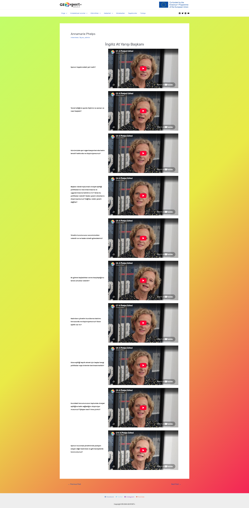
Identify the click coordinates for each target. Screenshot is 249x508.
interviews (74, 37)
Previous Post (74, 484)
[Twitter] (182, 13)
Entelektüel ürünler (77, 13)
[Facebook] (180, 13)
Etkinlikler (95, 13)
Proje (63, 13)
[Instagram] (185, 13)
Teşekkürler (132, 13)
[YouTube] (188, 13)
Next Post (176, 484)
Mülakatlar (120, 13)
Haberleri (107, 13)
